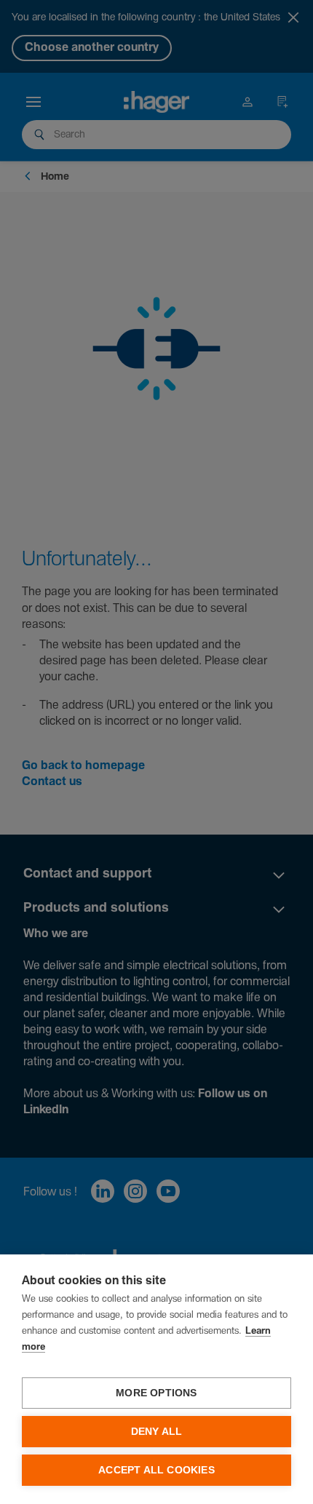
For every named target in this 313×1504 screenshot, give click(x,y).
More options (156, 1393)
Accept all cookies (156, 1470)
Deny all (157, 1431)
